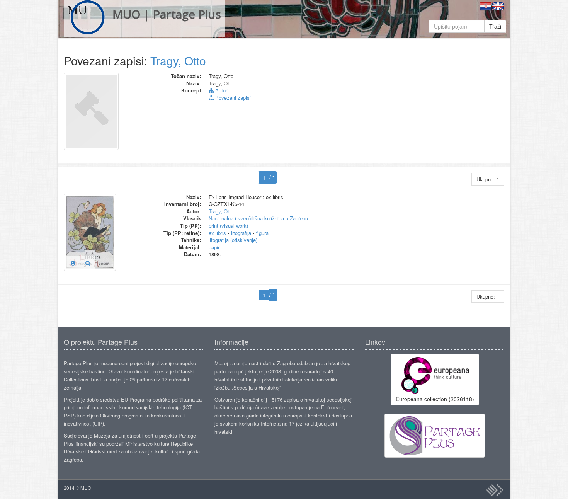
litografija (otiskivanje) (233, 240)
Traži (495, 26)
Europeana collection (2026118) (435, 399)
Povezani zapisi (232, 97)
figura (262, 233)
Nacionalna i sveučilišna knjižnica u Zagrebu (258, 218)
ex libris (217, 233)
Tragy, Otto (178, 60)
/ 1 (272, 177)
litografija (241, 233)
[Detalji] (73, 262)
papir (214, 247)
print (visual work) (228, 225)
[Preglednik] (87, 262)
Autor (220, 90)
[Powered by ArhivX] (494, 490)
